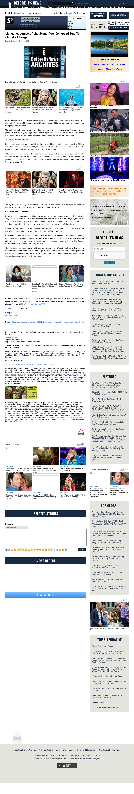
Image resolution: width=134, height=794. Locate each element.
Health (32, 7)
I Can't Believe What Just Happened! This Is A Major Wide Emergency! (109, 416)
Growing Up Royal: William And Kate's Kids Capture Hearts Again (44, 286)
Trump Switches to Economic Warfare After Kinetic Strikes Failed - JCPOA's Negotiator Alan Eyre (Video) (108, 449)
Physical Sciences (12, 315)
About (16, 750)
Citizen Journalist (56, 345)
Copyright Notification (86, 750)
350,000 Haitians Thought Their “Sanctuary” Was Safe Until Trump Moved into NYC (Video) (108, 558)
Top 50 (95, 7)
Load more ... (45, 595)
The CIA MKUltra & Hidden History (105, 707)
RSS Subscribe (105, 750)
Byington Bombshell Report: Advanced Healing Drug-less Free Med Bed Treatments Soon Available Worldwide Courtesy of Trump (109, 301)
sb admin (8, 308)
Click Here (25, 345)
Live (85, 7)
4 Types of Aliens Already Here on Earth (107, 676)
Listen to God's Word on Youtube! (109, 64)
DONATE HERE (99, 16)
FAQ (40, 750)
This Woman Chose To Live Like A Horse (106, 156)
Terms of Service (67, 750)
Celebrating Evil (98, 702)
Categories (122, 7)
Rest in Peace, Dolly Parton (102, 646)
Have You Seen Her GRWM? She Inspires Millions (106, 107)
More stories (35, 26)
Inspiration (78, 7)
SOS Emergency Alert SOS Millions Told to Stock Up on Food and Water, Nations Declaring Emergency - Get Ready (108, 385)
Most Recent (104, 7)
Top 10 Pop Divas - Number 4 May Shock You (71, 470)
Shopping (113, 7)
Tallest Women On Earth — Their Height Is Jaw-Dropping (72, 496)
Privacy (55, 750)
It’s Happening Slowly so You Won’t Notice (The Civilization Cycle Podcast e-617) (108, 652)
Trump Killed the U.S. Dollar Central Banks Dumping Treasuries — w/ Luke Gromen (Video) (108, 549)
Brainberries (9, 197)
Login (119, 4)
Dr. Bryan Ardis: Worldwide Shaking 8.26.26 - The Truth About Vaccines (109, 341)
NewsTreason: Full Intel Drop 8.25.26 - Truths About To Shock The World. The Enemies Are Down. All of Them (109, 358)
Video (90, 7)
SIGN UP (99, 243)
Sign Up (125, 4)
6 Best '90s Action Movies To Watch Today (107, 132)
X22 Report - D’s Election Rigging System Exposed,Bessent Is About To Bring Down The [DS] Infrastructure (109, 317)
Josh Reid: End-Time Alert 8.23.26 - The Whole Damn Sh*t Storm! (107, 573)
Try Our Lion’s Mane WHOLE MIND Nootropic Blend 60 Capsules (29, 364)
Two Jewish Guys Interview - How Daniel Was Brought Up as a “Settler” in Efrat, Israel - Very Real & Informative (109, 660)
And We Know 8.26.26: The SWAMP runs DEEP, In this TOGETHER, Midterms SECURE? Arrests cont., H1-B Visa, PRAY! (108, 408)
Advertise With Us (28, 750)
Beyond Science (41, 7)
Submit (109, 262)
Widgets (116, 750)
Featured (17, 7)
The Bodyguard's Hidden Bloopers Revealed (16, 285)
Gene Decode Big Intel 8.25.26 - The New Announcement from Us (107, 282)
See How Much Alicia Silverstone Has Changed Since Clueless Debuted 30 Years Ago (19, 470)
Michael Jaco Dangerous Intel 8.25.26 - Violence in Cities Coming (106, 325)
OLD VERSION (118, 15)
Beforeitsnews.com (22, 13)
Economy (25, 7)
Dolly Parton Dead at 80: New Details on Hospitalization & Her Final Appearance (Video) (107, 333)
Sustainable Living (66, 7)
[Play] (109, 44)
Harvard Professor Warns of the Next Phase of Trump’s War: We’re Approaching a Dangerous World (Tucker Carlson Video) (109, 534)
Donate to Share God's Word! (109, 69)
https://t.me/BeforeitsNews (101, 217)
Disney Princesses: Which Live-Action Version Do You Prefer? (71, 285)
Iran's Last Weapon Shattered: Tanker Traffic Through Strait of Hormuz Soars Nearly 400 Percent (108, 588)
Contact (47, 750)
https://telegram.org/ (119, 210)
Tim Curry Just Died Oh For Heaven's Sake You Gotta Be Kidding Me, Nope (108, 423)
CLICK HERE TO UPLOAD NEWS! (118, 28)
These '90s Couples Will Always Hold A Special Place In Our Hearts (18, 192)
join (16, 338)
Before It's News (27, 3)
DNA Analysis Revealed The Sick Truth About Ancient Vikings (43, 192)
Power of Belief (53, 7)
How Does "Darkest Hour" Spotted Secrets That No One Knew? (44, 470)
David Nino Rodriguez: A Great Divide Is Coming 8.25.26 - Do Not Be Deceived (107, 309)
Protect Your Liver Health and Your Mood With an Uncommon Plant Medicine (109, 682)
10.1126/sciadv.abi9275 (36, 304)
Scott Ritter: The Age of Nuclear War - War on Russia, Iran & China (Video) (108, 580)
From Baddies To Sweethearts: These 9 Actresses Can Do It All (71, 191)
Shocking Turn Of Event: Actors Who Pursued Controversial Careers (18, 497)
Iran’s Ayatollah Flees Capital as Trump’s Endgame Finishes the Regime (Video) (107, 542)
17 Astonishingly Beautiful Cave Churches (107, 180)
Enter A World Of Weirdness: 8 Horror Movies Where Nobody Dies (45, 497)
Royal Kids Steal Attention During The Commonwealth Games (108, 629)
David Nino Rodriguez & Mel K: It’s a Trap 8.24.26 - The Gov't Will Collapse (107, 566)
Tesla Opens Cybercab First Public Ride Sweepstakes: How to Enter (107, 696)
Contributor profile (25, 26)
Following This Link (14, 421)
